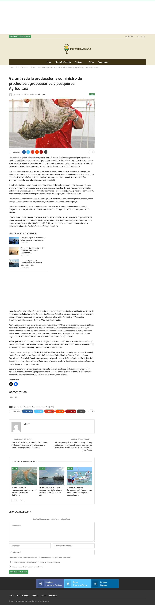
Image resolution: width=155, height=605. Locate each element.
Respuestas (103, 62)
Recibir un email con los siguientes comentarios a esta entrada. (36, 562)
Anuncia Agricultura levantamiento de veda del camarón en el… (31, 263)
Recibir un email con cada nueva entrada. (27, 567)
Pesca (92, 94)
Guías (91, 62)
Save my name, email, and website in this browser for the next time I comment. (41, 558)
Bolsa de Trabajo (63, 62)
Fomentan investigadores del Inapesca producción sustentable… (32, 250)
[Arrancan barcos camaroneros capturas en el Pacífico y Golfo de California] (24, 476)
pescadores (17, 407)
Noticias (78, 62)
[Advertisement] (72, 17)
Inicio (48, 62)
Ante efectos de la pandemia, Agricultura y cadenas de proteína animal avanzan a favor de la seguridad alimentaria (29, 445)
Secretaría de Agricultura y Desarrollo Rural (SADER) (39, 407)
